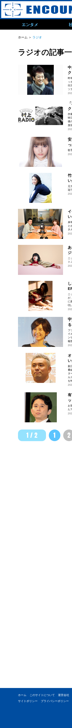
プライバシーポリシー (55, 701)
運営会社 (63, 695)
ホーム (22, 695)
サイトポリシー (28, 701)
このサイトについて (42, 695)
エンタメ (30, 24)
